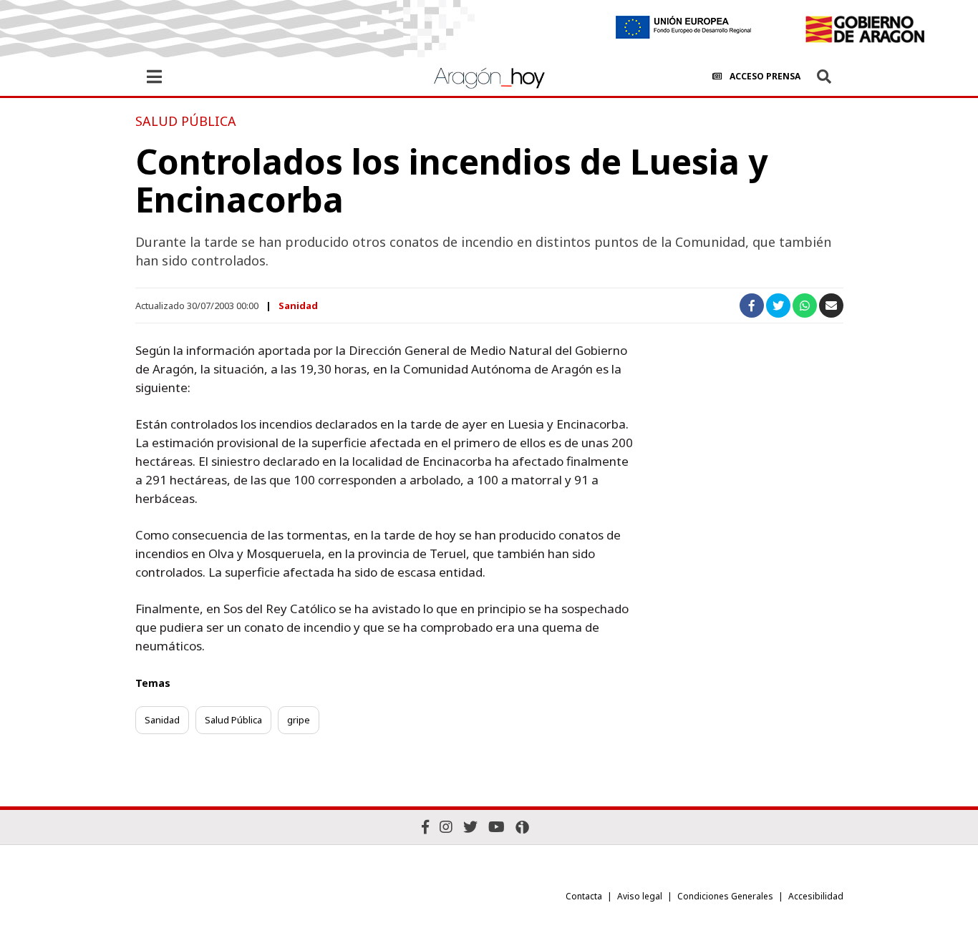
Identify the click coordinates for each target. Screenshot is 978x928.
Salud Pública (233, 719)
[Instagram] (446, 826)
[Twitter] (470, 826)
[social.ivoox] (522, 827)
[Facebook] (425, 826)
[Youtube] (496, 826)
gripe (298, 719)
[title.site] (864, 29)
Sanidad (298, 305)
